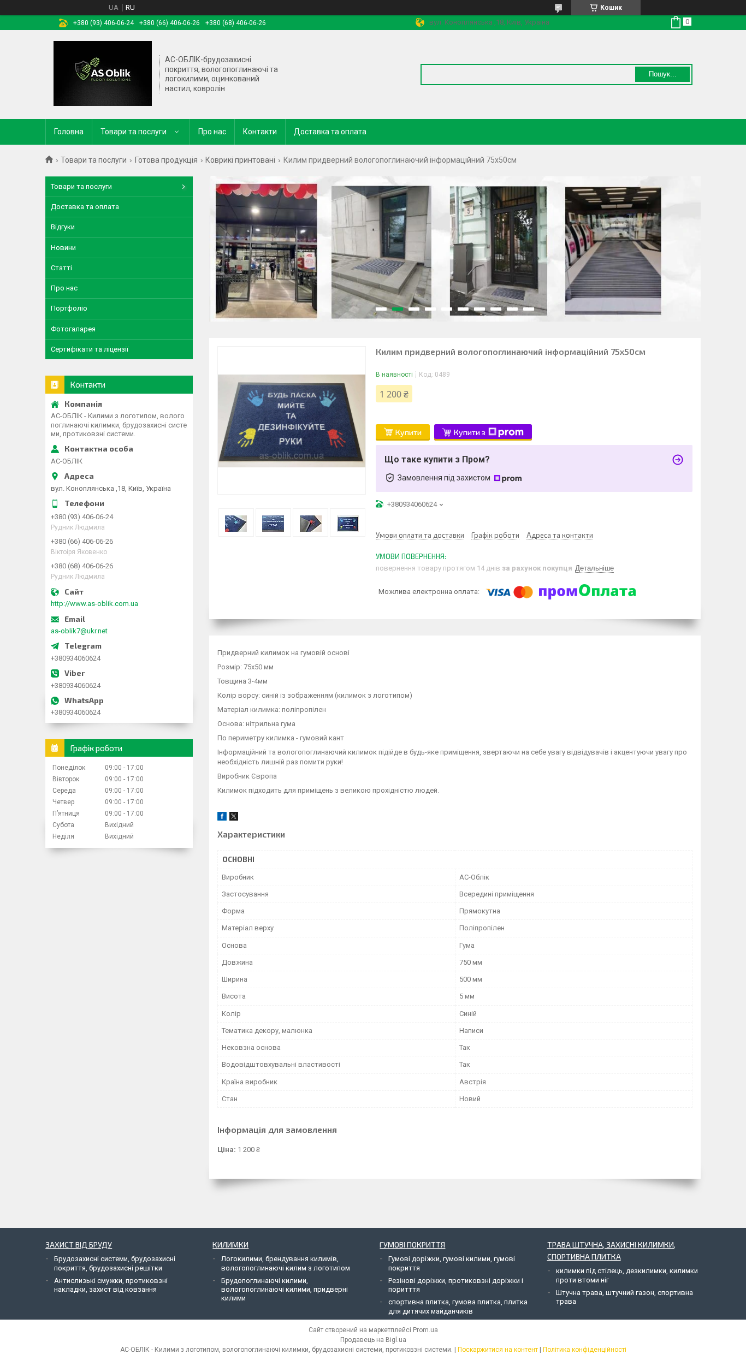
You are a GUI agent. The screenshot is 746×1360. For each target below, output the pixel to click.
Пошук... (663, 74)
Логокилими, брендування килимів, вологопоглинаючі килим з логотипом (285, 1263)
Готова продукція (166, 160)
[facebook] (222, 818)
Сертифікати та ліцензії (89, 349)
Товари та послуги (133, 131)
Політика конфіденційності (584, 1349)
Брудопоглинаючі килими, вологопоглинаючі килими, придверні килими (284, 1289)
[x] (233, 818)
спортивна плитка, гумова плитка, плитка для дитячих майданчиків (458, 1306)
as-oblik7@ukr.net (79, 631)
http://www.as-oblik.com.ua (94, 603)
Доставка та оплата (330, 131)
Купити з (470, 432)
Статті (61, 268)
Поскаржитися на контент (498, 1349)
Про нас (212, 131)
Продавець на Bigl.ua (373, 1340)
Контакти (260, 131)
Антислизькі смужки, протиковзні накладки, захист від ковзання (111, 1284)
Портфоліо (69, 308)
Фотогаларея (73, 329)
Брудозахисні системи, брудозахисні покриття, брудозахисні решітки (114, 1263)
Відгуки (63, 227)
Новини (63, 248)
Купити (408, 432)
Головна (69, 131)
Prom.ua (425, 1330)
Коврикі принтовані (240, 160)
